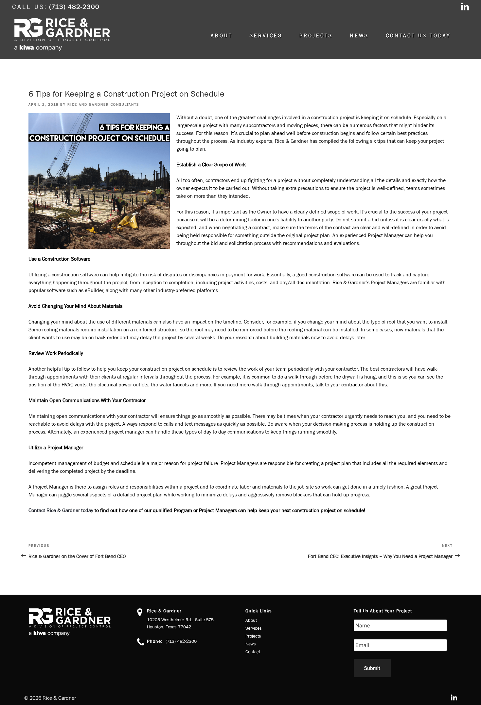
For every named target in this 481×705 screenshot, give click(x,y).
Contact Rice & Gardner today (60, 510)
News (359, 35)
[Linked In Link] (465, 7)
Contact (252, 651)
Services (266, 35)
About (222, 35)
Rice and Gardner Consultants (103, 104)
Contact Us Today (418, 35)
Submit (372, 668)
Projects (316, 35)
